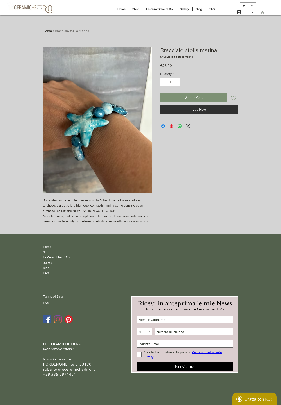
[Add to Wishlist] (233, 97)
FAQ (46, 273)
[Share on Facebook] (163, 126)
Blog (46, 267)
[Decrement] (163, 82)
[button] (262, 12)
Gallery (47, 262)
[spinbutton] (170, 82)
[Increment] (177, 82)
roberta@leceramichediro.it (69, 369)
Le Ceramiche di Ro (56, 257)
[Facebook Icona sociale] (47, 319)
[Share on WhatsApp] (179, 126)
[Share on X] (188, 126)
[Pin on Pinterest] (171, 126)
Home (47, 31)
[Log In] (236, 12)
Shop (46, 252)
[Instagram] (58, 319)
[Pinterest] (69, 319)
